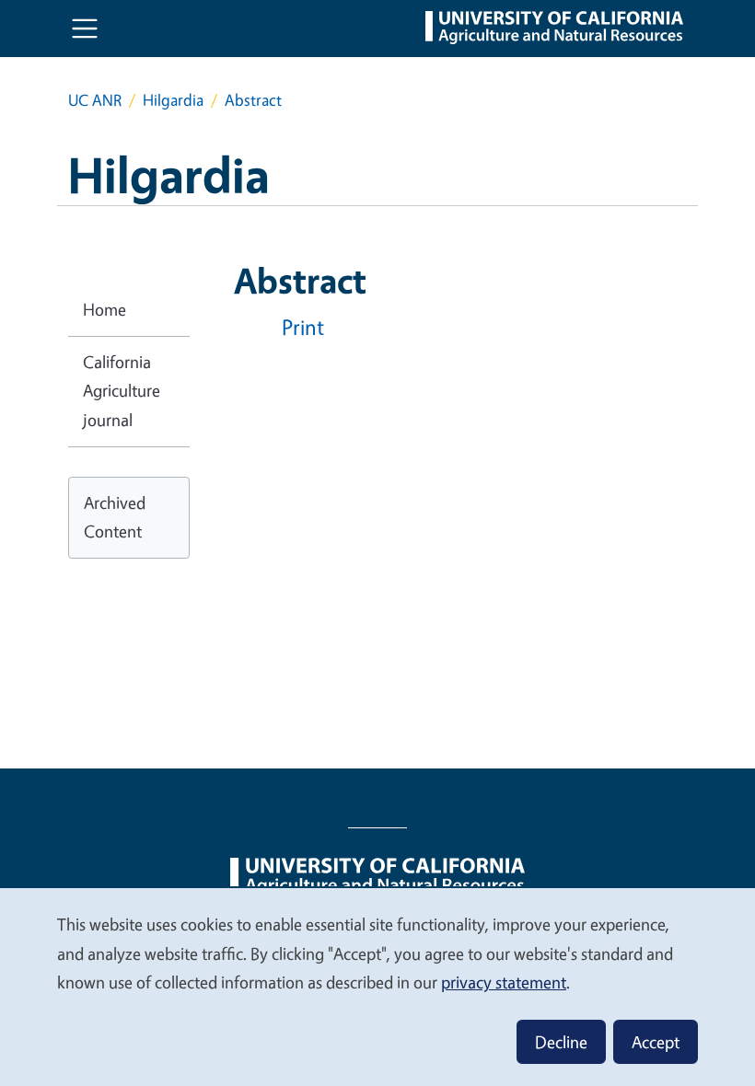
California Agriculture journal (121, 391)
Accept (656, 1042)
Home (104, 309)
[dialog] (377, 986)
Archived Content (114, 517)
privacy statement (503, 982)
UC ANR (95, 100)
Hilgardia (173, 100)
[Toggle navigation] (84, 28)
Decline (561, 1042)
